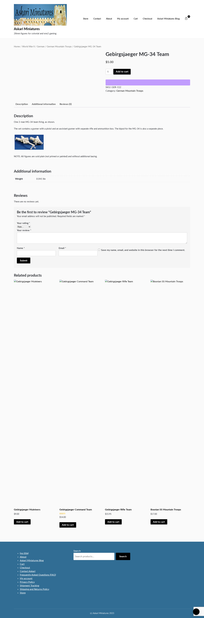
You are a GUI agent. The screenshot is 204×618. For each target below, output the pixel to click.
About (109, 19)
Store (85, 19)
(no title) (24, 553)
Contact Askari (27, 571)
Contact (97, 19)
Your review (24, 230)
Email (62, 248)
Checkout (147, 19)
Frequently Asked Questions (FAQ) (38, 575)
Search (77, 551)
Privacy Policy (27, 582)
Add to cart (122, 71)
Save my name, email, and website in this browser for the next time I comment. (143, 250)
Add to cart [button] (22, 522)
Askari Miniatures (27, 29)
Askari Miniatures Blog (168, 19)
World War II (28, 47)
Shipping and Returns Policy (34, 589)
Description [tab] (22, 104)
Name (21, 248)
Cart (136, 19)
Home (17, 47)
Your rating (23, 223)
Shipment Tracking (29, 585)
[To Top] (196, 611)
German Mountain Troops (59, 47)
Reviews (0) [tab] (66, 104)
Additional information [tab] (44, 104)
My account (123, 19)
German (41, 47)
